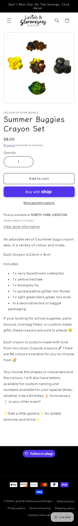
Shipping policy (64, 508)
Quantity (10, 153)
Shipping (9, 145)
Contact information (41, 515)
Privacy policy (16, 508)
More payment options (39, 202)
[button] (9, 21)
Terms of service (40, 508)
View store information (22, 227)
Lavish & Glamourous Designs (33, 501)
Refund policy (65, 501)
